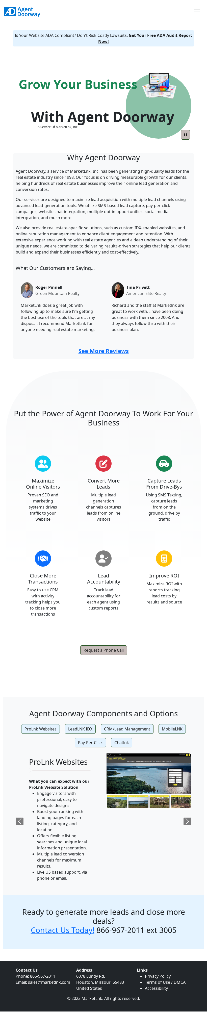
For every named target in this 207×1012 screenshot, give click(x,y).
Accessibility (156, 988)
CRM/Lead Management (127, 729)
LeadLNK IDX (80, 729)
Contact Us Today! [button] (62, 930)
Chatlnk (121, 742)
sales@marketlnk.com (49, 982)
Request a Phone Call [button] (104, 650)
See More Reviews (104, 351)
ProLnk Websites (40, 729)
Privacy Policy (158, 976)
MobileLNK (172, 729)
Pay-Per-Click (90, 742)
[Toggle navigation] (197, 12)
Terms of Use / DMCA (165, 982)
